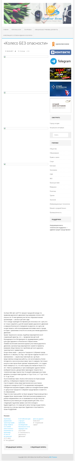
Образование (54, 153)
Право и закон (54, 157)
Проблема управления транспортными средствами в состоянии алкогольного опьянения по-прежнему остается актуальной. (9, 427)
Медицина (53, 187)
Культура (53, 166)
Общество (53, 149)
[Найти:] (60, 135)
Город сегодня (54, 123)
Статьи (22, 51)
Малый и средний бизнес (58, 208)
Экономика (53, 170)
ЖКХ (51, 178)
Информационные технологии (60, 204)
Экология (53, 200)
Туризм (52, 195)
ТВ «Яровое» (28, 29)
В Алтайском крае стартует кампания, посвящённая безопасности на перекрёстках (24, 423)
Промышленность (56, 212)
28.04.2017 (10, 51)
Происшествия (54, 183)
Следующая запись (38, 447)
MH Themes (53, 457)
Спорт (52, 161)
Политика (53, 191)
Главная (5, 29)
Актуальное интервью (57, 128)
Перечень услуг (16, 29)
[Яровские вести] (37, 13)
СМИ (51, 174)
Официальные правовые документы (46, 29)
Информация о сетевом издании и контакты (17, 35)
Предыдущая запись (14, 447)
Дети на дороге (38, 419)
